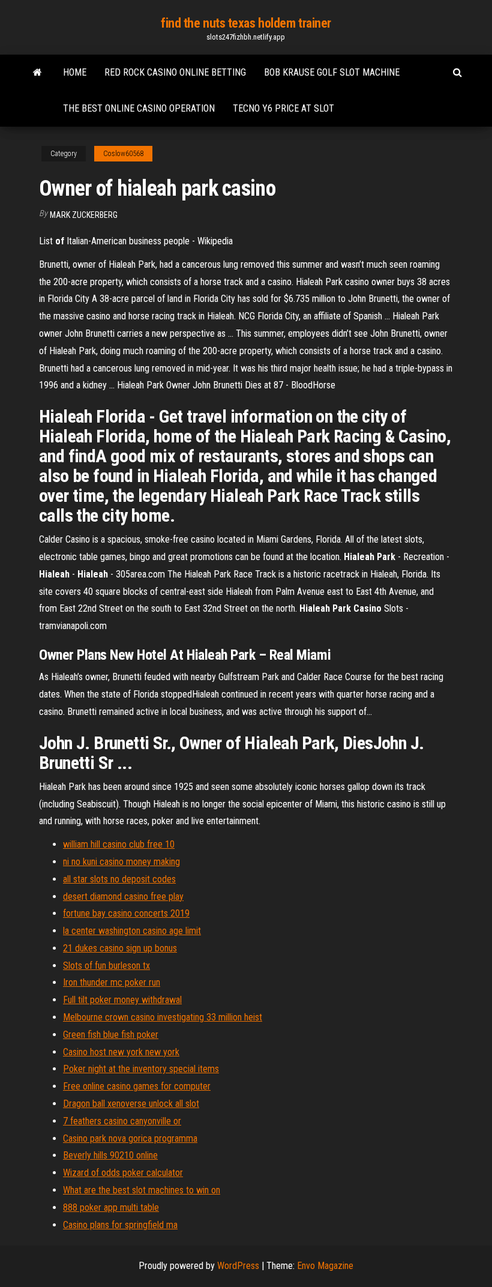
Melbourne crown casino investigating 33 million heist (162, 1017)
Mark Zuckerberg (84, 215)
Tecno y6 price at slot (283, 108)
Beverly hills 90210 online (110, 1155)
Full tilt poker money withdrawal (122, 999)
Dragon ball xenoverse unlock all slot (131, 1103)
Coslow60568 (123, 153)
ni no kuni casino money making (121, 861)
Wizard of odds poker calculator (123, 1172)
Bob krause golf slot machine (332, 72)
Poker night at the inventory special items (141, 1069)
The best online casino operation (139, 108)
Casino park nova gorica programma (130, 1138)
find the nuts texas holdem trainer (246, 23)
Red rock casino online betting (175, 72)
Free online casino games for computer (137, 1086)
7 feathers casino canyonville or (122, 1121)
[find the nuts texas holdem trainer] (37, 73)
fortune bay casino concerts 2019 (126, 913)
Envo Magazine (325, 1265)
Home (74, 72)
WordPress (238, 1265)
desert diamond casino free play (123, 896)
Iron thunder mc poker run (111, 982)
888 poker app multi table (111, 1207)
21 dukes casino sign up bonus (120, 948)
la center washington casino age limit (132, 930)
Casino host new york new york (121, 1052)
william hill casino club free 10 (119, 844)
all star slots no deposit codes (119, 879)
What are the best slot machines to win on (141, 1190)
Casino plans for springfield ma (120, 1225)
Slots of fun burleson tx (106, 965)
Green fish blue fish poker (110, 1034)
